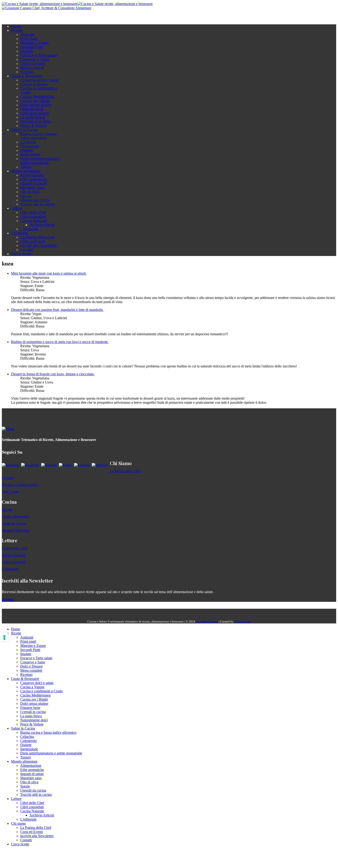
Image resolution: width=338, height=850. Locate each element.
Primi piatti (28, 39)
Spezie (26, 196)
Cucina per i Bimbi (35, 101)
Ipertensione (30, 154)
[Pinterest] (36, 17)
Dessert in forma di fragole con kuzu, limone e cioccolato (53, 374)
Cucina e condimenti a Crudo (41, 691)
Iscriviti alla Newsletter (38, 245)
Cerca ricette (21, 254)
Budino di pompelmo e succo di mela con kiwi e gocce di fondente (60, 342)
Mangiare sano (32, 188)
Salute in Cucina (24, 130)
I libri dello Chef (33, 212)
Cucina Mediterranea (37, 97)
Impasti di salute (33, 183)
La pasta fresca (32, 117)
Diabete (26, 150)
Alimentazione (32, 175)
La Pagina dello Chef (37, 237)
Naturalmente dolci (35, 121)
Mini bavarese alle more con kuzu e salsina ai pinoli (49, 273)
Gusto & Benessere (27, 76)
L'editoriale (29, 229)
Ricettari (27, 72)
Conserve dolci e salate (39, 80)
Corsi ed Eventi (32, 241)
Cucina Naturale (33, 221)
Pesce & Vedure (33, 126)
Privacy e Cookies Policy (20, 485)
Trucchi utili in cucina (37, 204)
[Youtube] (27, 17)
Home (16, 26)
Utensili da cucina (34, 200)
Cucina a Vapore (34, 84)
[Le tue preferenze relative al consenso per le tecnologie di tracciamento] (4, 637)
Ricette (17, 30)
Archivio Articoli (42, 225)
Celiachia (28, 142)
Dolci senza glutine (36, 105)
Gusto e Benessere (15, 516)
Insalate (26, 51)
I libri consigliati (33, 217)
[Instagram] (22, 17)
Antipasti (27, 35)
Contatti (26, 250)
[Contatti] (13, 17)
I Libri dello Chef (14, 548)
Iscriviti (8, 600)
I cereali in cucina (34, 113)
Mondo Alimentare (15, 530)
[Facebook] (18, 17)
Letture (16, 208)
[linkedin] (31, 17)
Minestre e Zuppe (34, 43)
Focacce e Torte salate (38, 55)
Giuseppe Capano (207, 621)
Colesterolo (29, 146)
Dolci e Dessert (32, 63)
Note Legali (10, 492)
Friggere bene (31, 109)
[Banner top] (46, 8)
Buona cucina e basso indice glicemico (38, 136)
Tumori (26, 167)
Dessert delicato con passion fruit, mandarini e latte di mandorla (57, 310)
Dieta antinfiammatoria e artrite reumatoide (40, 161)
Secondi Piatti (31, 47)
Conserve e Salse (34, 59)
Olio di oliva (30, 192)
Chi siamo (19, 233)
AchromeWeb (242, 621)
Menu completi (32, 68)
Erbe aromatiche (33, 179)
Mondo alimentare (25, 171)
